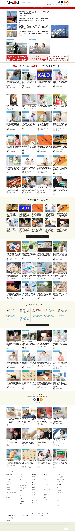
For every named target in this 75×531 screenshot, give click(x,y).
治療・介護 (33, 479)
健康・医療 (34, 474)
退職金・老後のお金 (23, 487)
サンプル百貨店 (40, 515)
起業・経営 (46, 495)
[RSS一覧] (65, 2)
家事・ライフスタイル (35, 484)
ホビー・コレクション (60, 502)
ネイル (45, 482)
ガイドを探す (66, 4)
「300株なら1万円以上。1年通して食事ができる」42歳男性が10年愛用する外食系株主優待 (11, 317)
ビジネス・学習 (40, 7)
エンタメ (58, 498)
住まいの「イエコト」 (10, 494)
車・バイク (64, 7)
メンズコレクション (60, 492)
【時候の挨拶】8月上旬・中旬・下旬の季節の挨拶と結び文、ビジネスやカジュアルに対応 (49, 317)
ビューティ (24, 7)
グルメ (60, 7)
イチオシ (39, 518)
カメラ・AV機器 (59, 477)
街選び (8, 486)
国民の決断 (8, 520)
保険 (20, 479)
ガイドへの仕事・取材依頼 (11, 518)
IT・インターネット (60, 481)
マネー (18, 7)
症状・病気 (33, 477)
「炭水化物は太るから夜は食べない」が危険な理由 (62, 316)
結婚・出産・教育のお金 (23, 485)
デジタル (28, 7)
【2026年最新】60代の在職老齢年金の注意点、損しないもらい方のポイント (37, 316)
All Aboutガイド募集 (10, 517)
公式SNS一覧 (60, 4)
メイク (45, 476)
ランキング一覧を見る (37, 236)
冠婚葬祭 (33, 487)
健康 (20, 7)
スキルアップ (46, 492)
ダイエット (46, 484)
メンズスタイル (46, 7)
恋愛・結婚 (35, 7)
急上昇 (10, 7)
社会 (45, 497)
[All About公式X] (62, 2)
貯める (21, 476)
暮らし (31, 7)
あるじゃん (21, 492)
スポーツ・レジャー (60, 503)
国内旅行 (21, 498)
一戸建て (8, 476)
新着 (12, 7)
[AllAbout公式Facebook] (59, 2)
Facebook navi (40, 517)
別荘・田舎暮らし (10, 487)
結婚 (57, 487)
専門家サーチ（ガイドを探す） (11, 515)
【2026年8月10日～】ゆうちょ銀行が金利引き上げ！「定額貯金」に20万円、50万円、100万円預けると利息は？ (24, 318)
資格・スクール (46, 494)
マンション (9, 477)
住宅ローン (21, 481)
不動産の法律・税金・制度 (11, 492)
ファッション (56, 7)
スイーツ (33, 502)
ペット (58, 505)
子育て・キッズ (34, 495)
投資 (20, 477)
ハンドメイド (34, 490)
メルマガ (55, 4)
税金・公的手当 (22, 488)
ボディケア (46, 481)
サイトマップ (50, 4)
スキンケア (46, 477)
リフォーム (9, 479)
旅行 (50, 7)
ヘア (45, 479)
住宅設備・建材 (9, 481)
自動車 (21, 503)
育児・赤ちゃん (34, 494)
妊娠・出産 (33, 492)
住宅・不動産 (9, 474)
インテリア (9, 482)
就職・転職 (46, 490)
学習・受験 (46, 499)
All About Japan (24, 517)
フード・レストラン (35, 500)
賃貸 (8, 484)
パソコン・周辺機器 (60, 476)
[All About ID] (67, 2)
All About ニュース (25, 515)
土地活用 (8, 489)
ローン (21, 490)
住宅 (15, 7)
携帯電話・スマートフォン (61, 479)
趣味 (52, 7)
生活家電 (33, 489)
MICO (45, 486)
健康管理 (33, 476)
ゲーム (58, 500)
